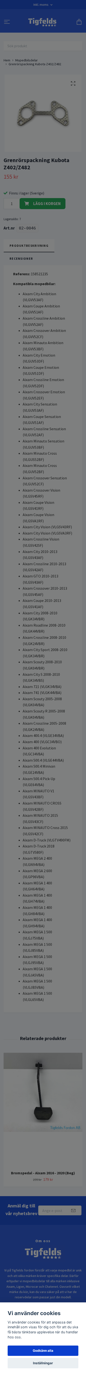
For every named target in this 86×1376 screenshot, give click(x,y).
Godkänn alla (43, 1350)
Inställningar (43, 1363)
